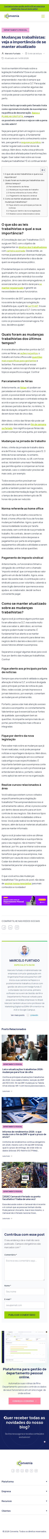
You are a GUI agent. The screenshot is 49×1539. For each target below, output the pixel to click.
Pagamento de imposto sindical (23, 195)
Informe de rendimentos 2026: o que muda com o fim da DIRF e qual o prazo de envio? (24, 1134)
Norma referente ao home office (23, 192)
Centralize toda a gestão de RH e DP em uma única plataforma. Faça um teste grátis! (24, 7)
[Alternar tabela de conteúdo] (41, 170)
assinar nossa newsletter (18, 883)
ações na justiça (29, 353)
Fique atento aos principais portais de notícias (25, 206)
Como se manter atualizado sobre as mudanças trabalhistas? (22, 200)
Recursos (7, 1501)
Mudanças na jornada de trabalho (24, 189)
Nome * (7, 1285)
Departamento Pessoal (12, 1064)
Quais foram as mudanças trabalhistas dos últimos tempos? (24, 182)
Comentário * (10, 1254)
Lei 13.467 (33, 306)
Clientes (6, 1510)
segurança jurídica (31, 142)
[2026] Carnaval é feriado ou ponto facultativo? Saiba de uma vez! (21, 1198)
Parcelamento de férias (19, 186)
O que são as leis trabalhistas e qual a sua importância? (24, 175)
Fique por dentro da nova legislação (25, 210)
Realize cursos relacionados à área (25, 214)
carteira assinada (15, 250)
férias (23, 387)
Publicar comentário (21, 1314)
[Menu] (43, 16)
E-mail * (7, 1299)
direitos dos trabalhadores (33, 247)
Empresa (6, 1491)
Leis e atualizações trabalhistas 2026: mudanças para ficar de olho (22, 1070)
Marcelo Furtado (12, 53)
